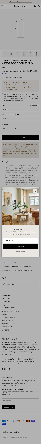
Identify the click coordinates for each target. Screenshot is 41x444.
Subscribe (20, 246)
